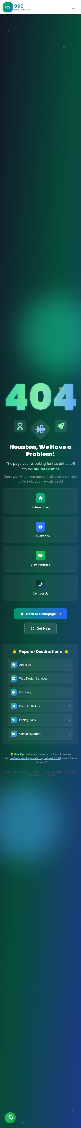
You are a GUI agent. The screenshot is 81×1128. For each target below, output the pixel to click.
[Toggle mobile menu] (73, 7)
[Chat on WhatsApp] (10, 1117)
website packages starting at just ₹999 (35, 758)
